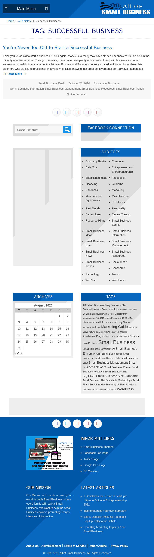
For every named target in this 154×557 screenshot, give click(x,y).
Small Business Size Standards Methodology (107, 380)
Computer (118, 161)
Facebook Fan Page (96, 452)
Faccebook (118, 177)
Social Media (120, 261)
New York (115, 332)
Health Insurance (103, 322)
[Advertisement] (30, 206)
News (107, 331)
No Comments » (77, 94)
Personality (118, 208)
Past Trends (92, 208)
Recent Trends (121, 214)
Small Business (116, 342)
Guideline (117, 183)
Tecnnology (92, 274)
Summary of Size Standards (121, 384)
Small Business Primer (117, 367)
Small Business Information (27, 88)
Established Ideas (96, 177)
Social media (97, 384)
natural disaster (96, 332)
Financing (91, 183)
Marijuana (96, 327)
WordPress (119, 280)
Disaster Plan (121, 314)
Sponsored (118, 267)
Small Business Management (63, 88)
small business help (111, 358)
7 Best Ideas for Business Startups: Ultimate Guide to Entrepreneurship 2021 (105, 500)
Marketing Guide (114, 327)
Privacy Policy (118, 545)
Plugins (100, 336)
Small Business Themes (99, 446)
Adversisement (51, 545)
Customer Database (127, 309)
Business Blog (102, 305)
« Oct (18, 353)
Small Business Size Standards (117, 376)
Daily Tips (91, 167)
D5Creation (89, 313)
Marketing (118, 189)
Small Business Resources (98, 88)
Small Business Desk (51, 83)
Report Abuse (98, 545)
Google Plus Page (95, 465)
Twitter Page (91, 459)
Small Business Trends (130, 88)
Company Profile (95, 161)
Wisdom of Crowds (107, 389)
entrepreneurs (89, 318)
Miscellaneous (120, 196)
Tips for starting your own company (105, 510)
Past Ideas (118, 202)
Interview (87, 327)
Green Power (111, 318)
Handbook (91, 189)
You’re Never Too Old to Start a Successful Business (57, 47)
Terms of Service (75, 545)
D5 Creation (91, 471)
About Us (32, 545)
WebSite (90, 280)
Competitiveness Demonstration (100, 309)
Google (100, 317)
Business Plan (118, 305)
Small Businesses (112, 353)
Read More (15, 73)
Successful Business (106, 83)
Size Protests (90, 343)
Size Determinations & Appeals (122, 336)
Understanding (90, 389)
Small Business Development (99, 348)
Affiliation (88, 305)
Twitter (116, 274)
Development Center (104, 314)
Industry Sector (122, 322)
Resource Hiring (95, 220)
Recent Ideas (93, 214)
